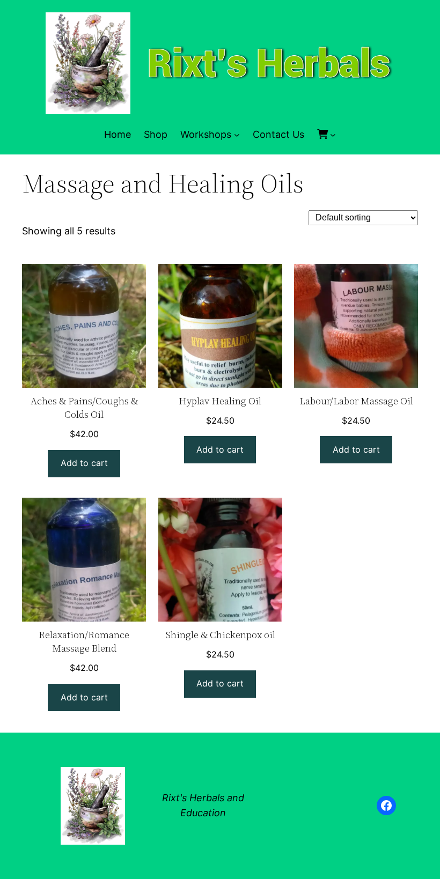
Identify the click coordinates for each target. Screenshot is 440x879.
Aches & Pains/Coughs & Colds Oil (84, 407)
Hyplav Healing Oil (220, 401)
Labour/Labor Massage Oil (356, 401)
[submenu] (333, 135)
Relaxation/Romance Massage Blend (84, 641)
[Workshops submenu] (237, 135)
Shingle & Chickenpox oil (220, 634)
